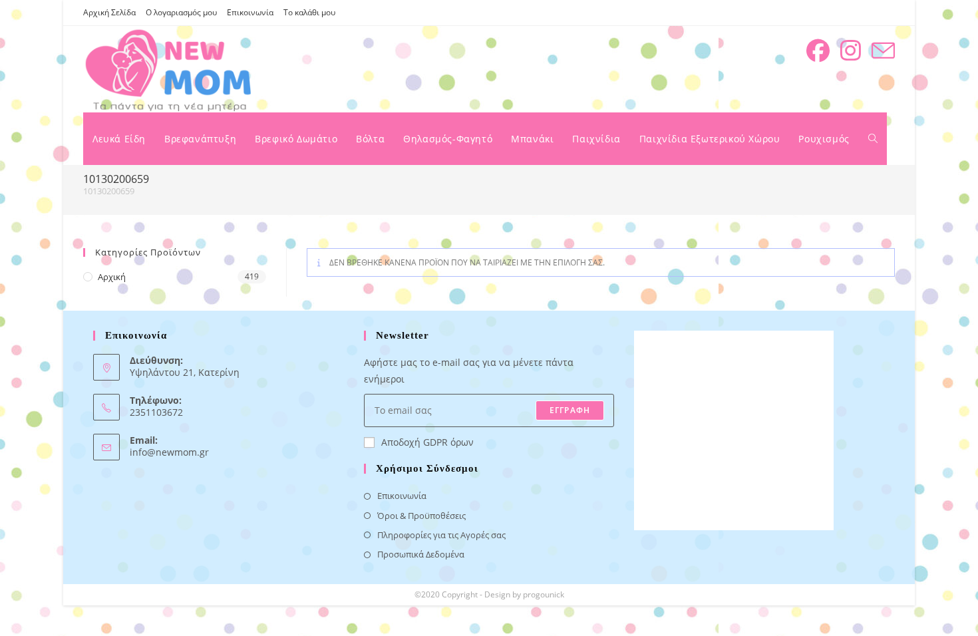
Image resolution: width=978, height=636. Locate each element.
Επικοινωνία (250, 12)
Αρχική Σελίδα (109, 12)
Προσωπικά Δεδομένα (420, 554)
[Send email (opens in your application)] (883, 51)
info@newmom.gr (169, 452)
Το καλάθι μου (309, 12)
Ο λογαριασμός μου (181, 12)
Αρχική (112, 277)
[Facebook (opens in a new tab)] (818, 51)
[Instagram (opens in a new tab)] (850, 51)
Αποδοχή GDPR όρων (427, 442)
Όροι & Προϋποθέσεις (421, 516)
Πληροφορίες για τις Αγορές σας (441, 535)
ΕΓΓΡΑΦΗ (570, 410)
